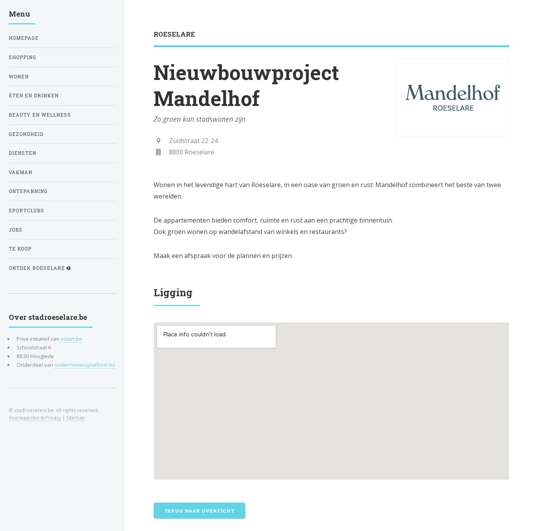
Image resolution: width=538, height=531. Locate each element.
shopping (22, 57)
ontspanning (28, 191)
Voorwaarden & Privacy (35, 417)
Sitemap (75, 417)
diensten (22, 153)
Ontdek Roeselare (38, 268)
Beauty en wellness (40, 115)
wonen (19, 77)
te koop (20, 249)
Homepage (24, 38)
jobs (15, 230)
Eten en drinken (34, 95)
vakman (20, 172)
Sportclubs (26, 211)
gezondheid (26, 134)
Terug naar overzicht (199, 511)
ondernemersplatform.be (84, 364)
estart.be (71, 338)
